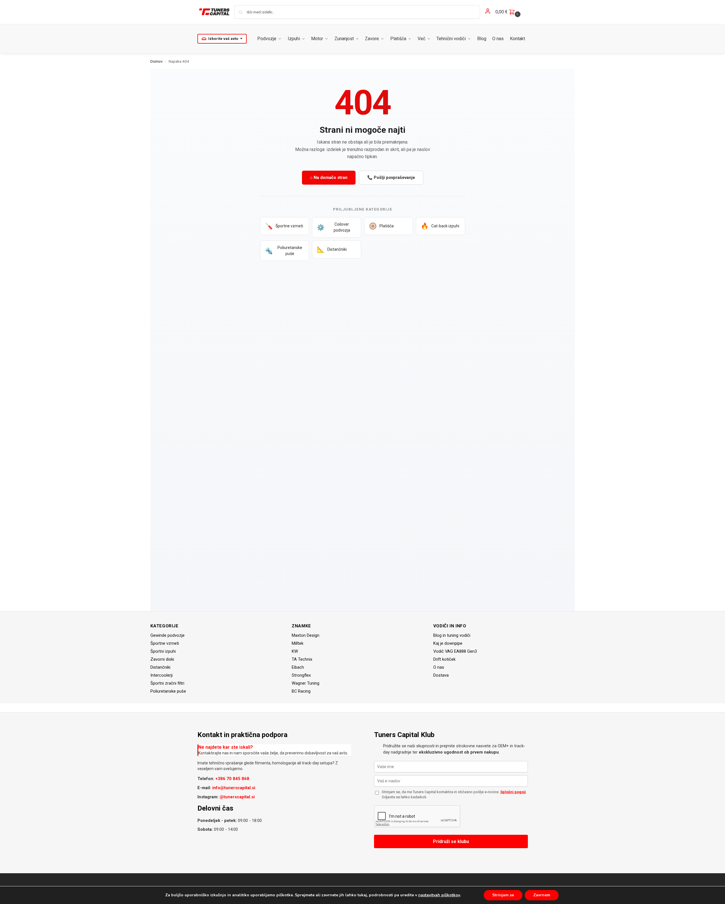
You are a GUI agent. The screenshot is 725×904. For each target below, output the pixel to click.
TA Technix (302, 659)
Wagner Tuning (305, 683)
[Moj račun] (488, 12)
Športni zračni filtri (167, 683)
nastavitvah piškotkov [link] (439, 895)
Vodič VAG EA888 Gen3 (455, 651)
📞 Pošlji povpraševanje (391, 177)
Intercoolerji (161, 675)
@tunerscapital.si (237, 796)
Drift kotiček (444, 659)
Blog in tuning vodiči (451, 635)
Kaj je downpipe (447, 643)
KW (295, 651)
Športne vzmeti (164, 643)
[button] (508, 12)
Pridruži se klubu (451, 841)
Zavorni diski (162, 659)
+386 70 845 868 (232, 778)
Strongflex (301, 675)
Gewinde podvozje (167, 635)
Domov (156, 61)
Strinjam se (503, 895)
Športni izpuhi (163, 651)
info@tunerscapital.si (233, 787)
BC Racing (301, 691)
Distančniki (160, 667)
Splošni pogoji (513, 792)
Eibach (298, 667)
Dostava (441, 675)
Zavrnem (541, 895)
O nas (438, 667)
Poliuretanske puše (168, 691)
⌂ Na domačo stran (329, 177)
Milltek (297, 643)
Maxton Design (305, 635)
